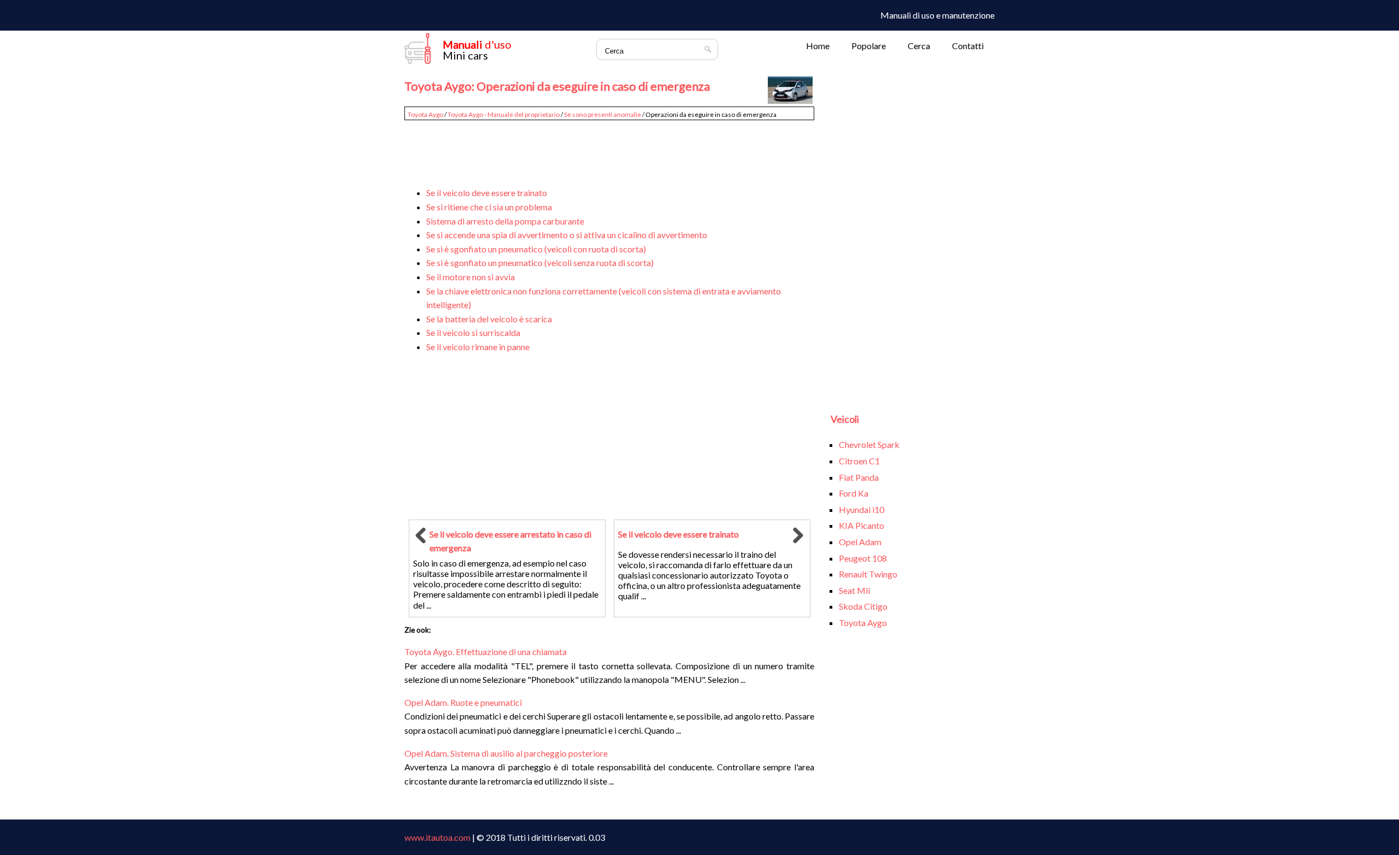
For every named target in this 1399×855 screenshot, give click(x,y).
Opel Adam (860, 541)
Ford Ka (853, 493)
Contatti (968, 45)
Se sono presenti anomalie (602, 114)
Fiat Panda (859, 477)
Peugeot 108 (863, 558)
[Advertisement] (609, 148)
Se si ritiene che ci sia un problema (489, 207)
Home (818, 45)
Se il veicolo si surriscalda (473, 332)
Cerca (919, 45)
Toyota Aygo (425, 114)
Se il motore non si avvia (470, 277)
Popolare (868, 45)
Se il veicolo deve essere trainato (486, 192)
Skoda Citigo (863, 606)
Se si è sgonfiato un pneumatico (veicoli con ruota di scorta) (536, 249)
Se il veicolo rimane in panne (478, 346)
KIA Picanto (861, 525)
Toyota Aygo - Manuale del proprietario (504, 114)
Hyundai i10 (861, 509)
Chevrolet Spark (869, 444)
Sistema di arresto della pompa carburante (505, 221)
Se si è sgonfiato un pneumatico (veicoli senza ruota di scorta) (540, 262)
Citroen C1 (859, 461)
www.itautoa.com (437, 837)
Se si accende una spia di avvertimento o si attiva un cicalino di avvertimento (566, 234)
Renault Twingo (868, 574)
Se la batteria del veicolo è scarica (489, 319)
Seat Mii (854, 590)
